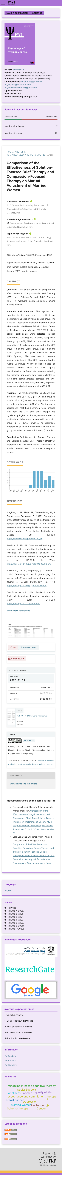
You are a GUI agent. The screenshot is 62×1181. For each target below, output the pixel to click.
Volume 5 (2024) (15, 916)
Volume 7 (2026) (15, 910)
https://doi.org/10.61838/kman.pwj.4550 (31, 255)
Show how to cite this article (23, 783)
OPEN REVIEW (18, 659)
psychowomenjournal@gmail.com (21, 87)
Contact (37, 13)
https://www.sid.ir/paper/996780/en (24, 538)
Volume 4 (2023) (15, 919)
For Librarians (11, 1065)
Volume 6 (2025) (15, 913)
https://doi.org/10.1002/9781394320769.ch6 (29, 564)
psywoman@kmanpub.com (18, 84)
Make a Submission (17, 13)
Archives (20, 152)
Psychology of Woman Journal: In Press (32, 863)
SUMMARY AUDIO (30, 647)
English (8, 890)
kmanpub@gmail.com (31, 81)
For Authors (10, 1060)
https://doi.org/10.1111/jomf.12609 (23, 603)
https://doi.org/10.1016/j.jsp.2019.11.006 (26, 585)
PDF (14, 647)
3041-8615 (18, 69)
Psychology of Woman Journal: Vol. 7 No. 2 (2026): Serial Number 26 (34, 829)
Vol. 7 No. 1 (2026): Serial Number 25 (26, 155)
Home (10, 152)
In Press (11, 907)
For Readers (10, 1056)
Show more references (18, 610)
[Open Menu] (3, 3)
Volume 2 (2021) (15, 925)
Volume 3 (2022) (15, 922)
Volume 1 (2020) (15, 928)
